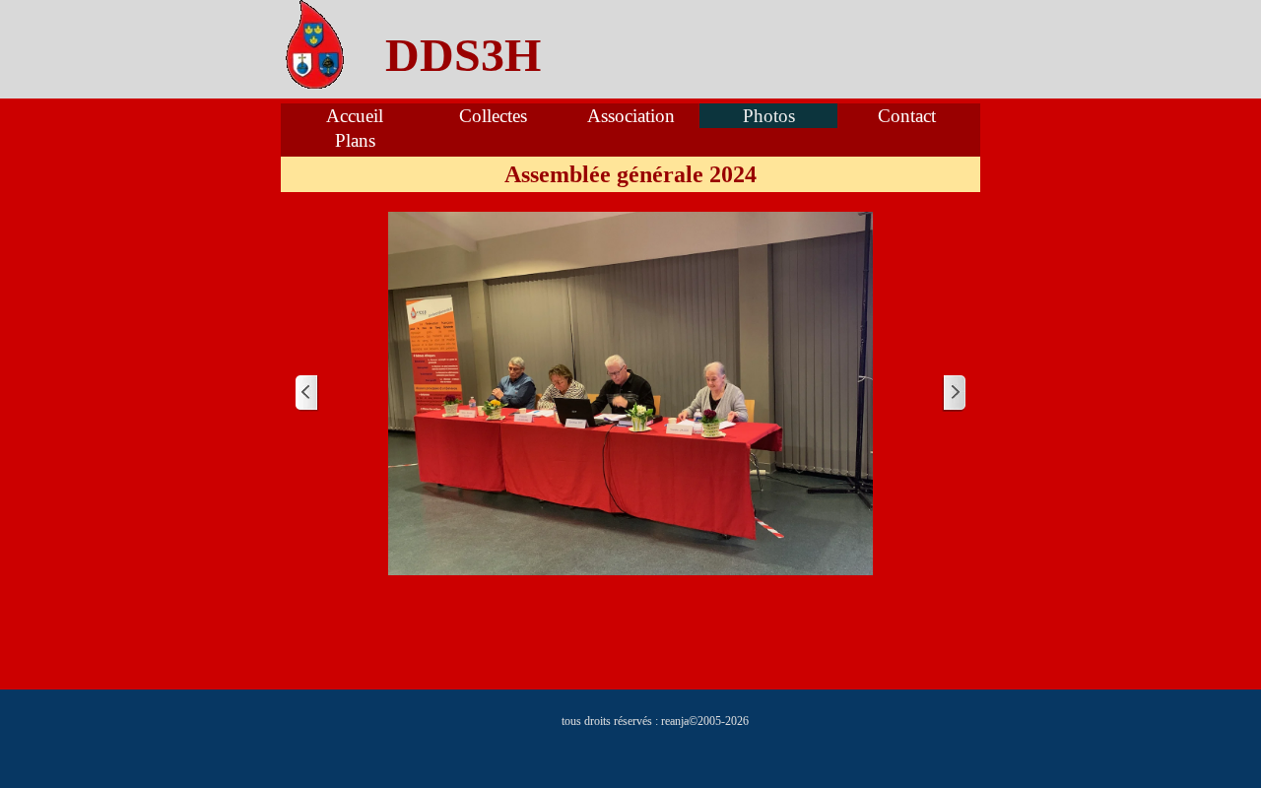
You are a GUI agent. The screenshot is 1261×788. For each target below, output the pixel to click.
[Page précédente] (307, 393)
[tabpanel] (463, 55)
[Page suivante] (953, 393)
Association (631, 115)
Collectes (493, 115)
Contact (907, 115)
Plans (355, 140)
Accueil (354, 115)
